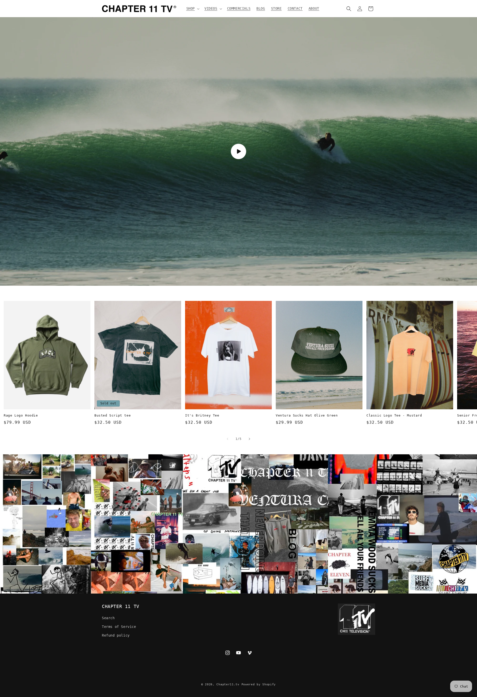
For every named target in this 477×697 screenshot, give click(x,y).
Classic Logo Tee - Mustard (394, 415)
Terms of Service (119, 627)
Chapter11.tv (227, 684)
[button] (192, 8)
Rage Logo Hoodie (21, 415)
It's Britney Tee (202, 415)
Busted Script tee (112, 415)
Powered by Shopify (258, 684)
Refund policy (116, 635)
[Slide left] (227, 438)
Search (108, 618)
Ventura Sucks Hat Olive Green (307, 415)
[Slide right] (249, 438)
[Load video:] (238, 151)
